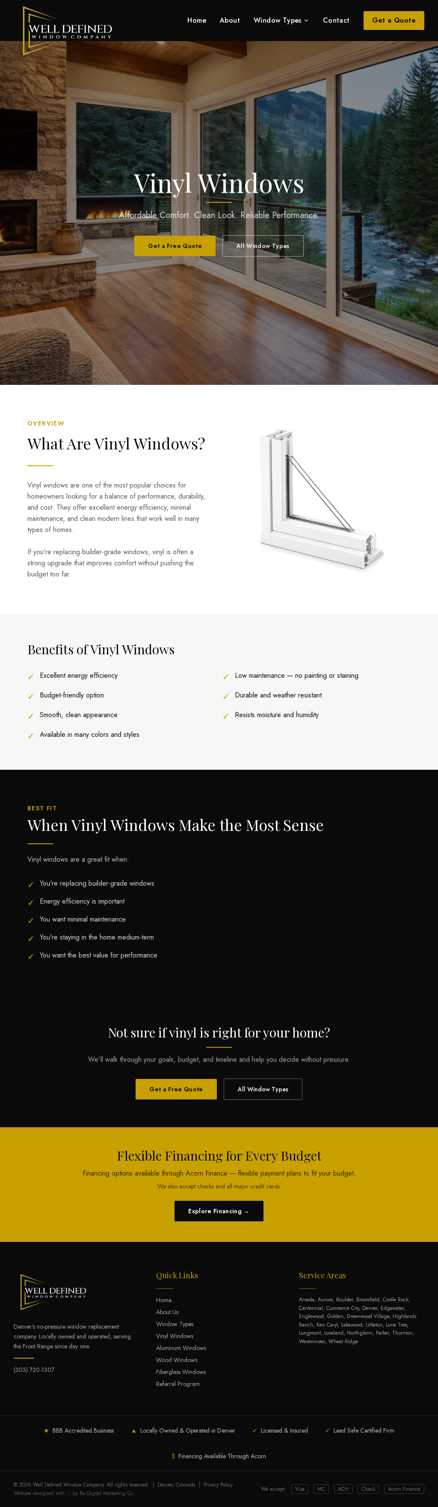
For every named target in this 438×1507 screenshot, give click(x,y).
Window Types (278, 20)
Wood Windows (176, 1360)
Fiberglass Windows (181, 1372)
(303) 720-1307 (34, 1369)
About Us (167, 1312)
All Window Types (263, 246)
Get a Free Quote (175, 246)
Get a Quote (394, 20)
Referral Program (178, 1384)
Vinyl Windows (174, 1336)
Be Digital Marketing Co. (107, 1493)
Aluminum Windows (181, 1348)
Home (196, 20)
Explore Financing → (219, 1211)
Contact (336, 20)
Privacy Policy (218, 1485)
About (230, 20)
